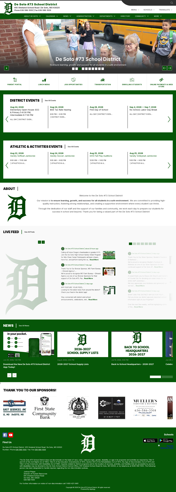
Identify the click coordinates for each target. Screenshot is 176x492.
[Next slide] (43, 242)
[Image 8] (96, 69)
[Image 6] (89, 69)
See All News (24, 326)
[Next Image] (169, 68)
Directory (125, 16)
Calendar (50, 16)
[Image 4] (83, 69)
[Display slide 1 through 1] (130, 244)
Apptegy (92, 489)
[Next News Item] (14, 375)
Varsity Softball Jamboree (23, 156)
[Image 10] (102, 69)
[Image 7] (93, 69)
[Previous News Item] (9, 375)
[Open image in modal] (109, 255)
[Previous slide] (39, 242)
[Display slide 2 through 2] (134, 244)
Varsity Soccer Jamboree (63, 156)
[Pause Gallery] (6, 68)
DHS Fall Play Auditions (101, 156)
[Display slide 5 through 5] (146, 244)
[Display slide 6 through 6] (150, 244)
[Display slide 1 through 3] (155, 377)
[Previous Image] (164, 68)
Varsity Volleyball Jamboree (144, 156)
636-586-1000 (21, 450)
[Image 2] (76, 69)
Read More (94, 260)
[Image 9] (99, 69)
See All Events (50, 100)
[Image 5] (86, 69)
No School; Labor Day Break (144, 109)
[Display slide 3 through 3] (138, 244)
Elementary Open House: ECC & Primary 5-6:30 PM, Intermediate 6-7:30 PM (24, 112)
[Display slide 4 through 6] (167, 377)
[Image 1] (73, 69)
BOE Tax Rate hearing (61, 109)
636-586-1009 (40, 450)
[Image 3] (80, 69)
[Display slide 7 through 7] (154, 244)
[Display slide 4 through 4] (142, 244)
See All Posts (29, 232)
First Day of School (99, 109)
